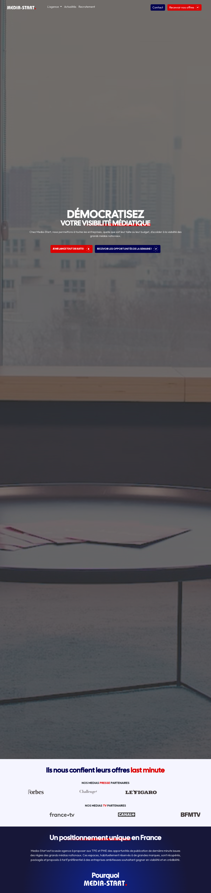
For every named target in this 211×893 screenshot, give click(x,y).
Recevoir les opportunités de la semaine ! (124, 248)
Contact (157, 7)
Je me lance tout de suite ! (68, 248)
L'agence (53, 6)
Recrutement (87, 6)
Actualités (70, 6)
